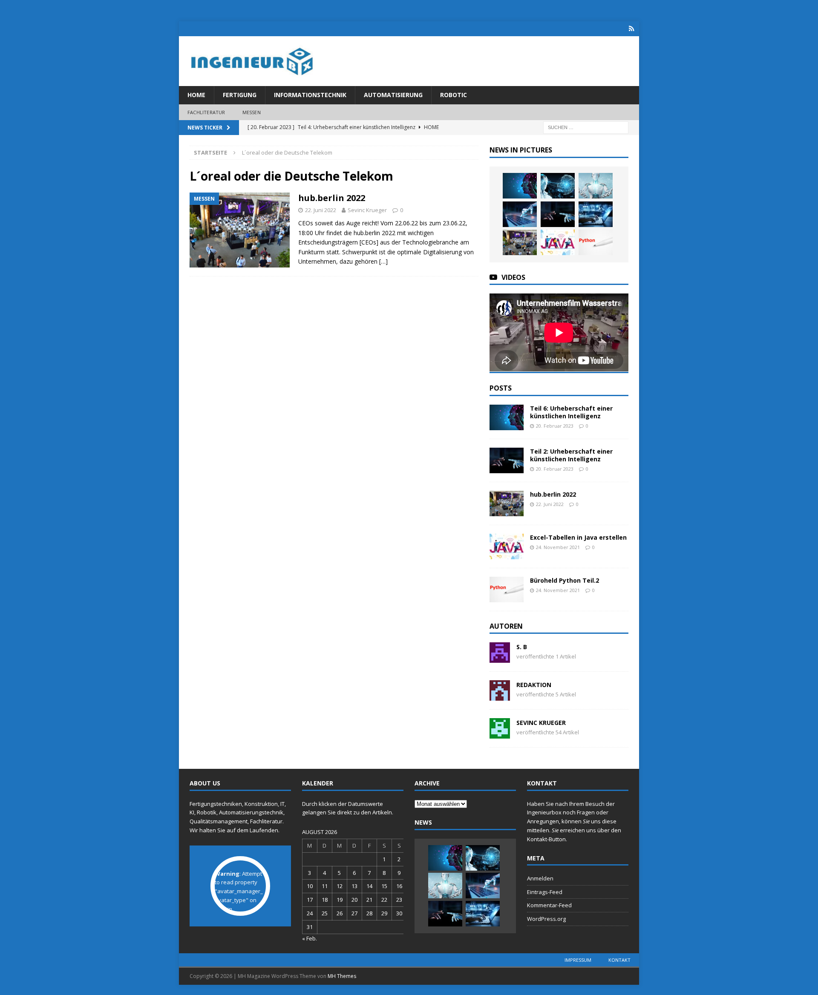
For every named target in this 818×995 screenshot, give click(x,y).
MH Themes (342, 976)
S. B (521, 647)
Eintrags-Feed (544, 892)
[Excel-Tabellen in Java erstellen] (558, 242)
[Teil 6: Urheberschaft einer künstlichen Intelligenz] (520, 185)
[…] (383, 261)
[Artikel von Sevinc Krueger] (500, 734)
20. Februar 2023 (554, 426)
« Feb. (309, 938)
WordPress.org (546, 919)
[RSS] (631, 28)
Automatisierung (393, 95)
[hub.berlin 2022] (520, 242)
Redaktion (533, 685)
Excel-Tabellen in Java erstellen (578, 537)
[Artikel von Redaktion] (500, 696)
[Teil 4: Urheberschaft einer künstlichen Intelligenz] (596, 185)
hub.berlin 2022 (331, 198)
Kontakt (619, 960)
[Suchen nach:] (585, 127)
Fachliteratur (206, 112)
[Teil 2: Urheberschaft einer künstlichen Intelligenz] (558, 214)
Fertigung (239, 95)
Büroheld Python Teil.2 (564, 580)
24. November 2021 (558, 547)
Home (196, 95)
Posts (501, 388)
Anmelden (540, 878)
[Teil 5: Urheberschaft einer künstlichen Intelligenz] (558, 185)
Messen (251, 112)
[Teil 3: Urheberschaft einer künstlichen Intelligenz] (520, 214)
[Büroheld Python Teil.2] (596, 242)
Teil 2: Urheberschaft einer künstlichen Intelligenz (571, 455)
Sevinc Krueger (367, 210)
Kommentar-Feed (549, 905)
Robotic (453, 95)
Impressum (578, 960)
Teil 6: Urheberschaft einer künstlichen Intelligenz (571, 412)
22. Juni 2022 (320, 210)
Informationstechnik (310, 95)
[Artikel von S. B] (500, 658)
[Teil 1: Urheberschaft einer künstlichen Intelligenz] (596, 214)
